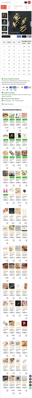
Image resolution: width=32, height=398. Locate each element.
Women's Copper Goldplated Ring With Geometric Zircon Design (12, 292)
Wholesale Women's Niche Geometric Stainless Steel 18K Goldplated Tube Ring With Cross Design (6, 309)
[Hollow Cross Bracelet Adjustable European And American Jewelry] (12, 211)
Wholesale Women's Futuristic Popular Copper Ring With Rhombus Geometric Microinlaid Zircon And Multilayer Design (13, 272)
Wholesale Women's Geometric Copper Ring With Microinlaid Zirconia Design (25, 272)
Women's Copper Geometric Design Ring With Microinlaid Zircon (13, 234)
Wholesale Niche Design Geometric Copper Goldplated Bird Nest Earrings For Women (5, 179)
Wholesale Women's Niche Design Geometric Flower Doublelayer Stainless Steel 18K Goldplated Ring (19, 197)
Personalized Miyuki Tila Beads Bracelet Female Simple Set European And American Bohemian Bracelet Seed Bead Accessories (19, 159)
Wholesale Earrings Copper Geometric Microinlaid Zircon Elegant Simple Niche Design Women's (6, 159)
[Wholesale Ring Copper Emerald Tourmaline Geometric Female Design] (24, 173)
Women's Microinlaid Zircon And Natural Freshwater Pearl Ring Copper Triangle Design (25, 234)
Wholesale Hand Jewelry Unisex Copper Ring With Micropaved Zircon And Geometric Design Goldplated (12, 254)
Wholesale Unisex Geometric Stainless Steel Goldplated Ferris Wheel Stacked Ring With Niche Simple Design (25, 292)
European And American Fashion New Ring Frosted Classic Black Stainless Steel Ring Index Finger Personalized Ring (25, 197)
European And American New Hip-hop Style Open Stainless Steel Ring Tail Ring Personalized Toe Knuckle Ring (6, 330)
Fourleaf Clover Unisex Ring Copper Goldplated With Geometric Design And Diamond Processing (6, 292)
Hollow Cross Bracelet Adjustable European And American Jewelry (12, 217)
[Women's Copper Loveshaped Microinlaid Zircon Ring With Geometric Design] (12, 303)
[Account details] (24, 2)
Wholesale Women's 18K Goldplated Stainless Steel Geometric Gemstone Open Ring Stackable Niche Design (25, 254)
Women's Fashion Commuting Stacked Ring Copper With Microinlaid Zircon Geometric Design (25, 367)
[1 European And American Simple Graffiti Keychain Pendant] (18, 303)
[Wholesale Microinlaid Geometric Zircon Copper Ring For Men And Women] (5, 378)
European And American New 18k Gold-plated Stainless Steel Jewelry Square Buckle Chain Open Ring (25, 350)
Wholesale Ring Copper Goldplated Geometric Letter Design (19, 179)
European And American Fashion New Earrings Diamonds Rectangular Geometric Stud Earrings (6, 367)
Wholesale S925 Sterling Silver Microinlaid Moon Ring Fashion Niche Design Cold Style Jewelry (19, 292)
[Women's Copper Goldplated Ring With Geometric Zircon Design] (12, 286)
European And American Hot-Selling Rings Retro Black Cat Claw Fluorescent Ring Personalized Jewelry (19, 385)
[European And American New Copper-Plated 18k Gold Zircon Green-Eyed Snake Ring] (12, 136)
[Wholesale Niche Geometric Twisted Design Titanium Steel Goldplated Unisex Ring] (5, 115)
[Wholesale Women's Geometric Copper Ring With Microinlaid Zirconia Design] (24, 266)
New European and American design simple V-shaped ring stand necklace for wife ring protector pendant (25, 122)
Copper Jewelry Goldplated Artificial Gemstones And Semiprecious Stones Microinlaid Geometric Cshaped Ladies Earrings (25, 385)
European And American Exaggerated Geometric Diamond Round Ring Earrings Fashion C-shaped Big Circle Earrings (24, 217)
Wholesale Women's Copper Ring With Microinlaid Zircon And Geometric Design (6, 142)
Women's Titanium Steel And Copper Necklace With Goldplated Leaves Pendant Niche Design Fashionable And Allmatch (19, 272)
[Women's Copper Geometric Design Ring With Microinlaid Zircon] (12, 228)
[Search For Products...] (29, 2)
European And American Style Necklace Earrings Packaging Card (6, 217)
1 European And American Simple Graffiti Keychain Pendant (19, 309)
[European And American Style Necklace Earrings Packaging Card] (5, 211)
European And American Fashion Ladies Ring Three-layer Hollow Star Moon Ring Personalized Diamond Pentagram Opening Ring (25, 309)
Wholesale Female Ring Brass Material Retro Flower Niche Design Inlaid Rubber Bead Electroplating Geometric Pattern (6, 350)
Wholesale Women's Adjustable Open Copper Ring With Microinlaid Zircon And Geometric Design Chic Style (25, 330)
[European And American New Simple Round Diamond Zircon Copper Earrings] (12, 173)
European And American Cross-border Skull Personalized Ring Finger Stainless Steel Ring (12, 159)
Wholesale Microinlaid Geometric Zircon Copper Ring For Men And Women (6, 385)
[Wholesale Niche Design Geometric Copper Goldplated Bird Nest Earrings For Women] (5, 173)
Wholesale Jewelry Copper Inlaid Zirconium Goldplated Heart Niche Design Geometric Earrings (25, 159)
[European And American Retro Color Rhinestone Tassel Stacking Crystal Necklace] (12, 361)
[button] (4, 11)
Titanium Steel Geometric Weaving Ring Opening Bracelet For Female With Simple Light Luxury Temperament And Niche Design (6, 272)
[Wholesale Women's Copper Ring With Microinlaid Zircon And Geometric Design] (5, 136)
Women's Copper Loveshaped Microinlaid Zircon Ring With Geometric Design (13, 309)
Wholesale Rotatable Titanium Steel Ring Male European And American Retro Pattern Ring (18, 122)
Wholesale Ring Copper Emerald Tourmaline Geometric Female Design (25, 179)
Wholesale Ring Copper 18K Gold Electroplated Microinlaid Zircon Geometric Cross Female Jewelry (13, 197)
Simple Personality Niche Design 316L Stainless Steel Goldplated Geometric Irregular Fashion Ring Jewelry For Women (12, 330)
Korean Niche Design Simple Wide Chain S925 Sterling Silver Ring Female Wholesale (19, 367)
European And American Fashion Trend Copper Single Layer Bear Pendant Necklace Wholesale (12, 350)
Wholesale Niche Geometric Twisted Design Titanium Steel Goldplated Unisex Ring (6, 122)
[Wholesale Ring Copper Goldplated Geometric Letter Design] (18, 173)
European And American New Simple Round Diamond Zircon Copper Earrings (12, 179)
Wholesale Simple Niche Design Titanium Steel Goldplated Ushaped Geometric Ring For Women (6, 234)
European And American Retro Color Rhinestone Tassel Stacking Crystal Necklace (13, 367)
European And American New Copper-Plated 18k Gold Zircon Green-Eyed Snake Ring (13, 142)
